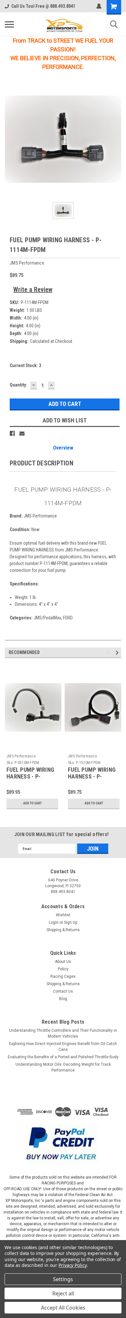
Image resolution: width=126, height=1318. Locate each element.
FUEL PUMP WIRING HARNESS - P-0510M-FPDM (30, 776)
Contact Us (63, 991)
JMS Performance (21, 756)
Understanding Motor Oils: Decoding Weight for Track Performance (63, 1067)
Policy (63, 969)
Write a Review (32, 289)
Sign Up (70, 922)
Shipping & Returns (63, 930)
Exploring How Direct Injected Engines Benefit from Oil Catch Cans (63, 1046)
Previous (109, 652)
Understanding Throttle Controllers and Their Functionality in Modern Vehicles (63, 1033)
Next (118, 652)
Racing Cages (63, 976)
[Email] (22, 433)
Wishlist (63, 915)
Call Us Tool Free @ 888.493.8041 (43, 6)
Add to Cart (32, 803)
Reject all (63, 1293)
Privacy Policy (72, 1265)
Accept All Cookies (63, 1307)
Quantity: (18, 384)
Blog (63, 999)
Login (53, 922)
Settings (63, 1279)
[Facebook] (12, 433)
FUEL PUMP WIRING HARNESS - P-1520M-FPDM (92, 776)
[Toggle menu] (9, 24)
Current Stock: (25, 365)
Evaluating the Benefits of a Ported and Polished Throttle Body (63, 1057)
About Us (63, 961)
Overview (63, 448)
